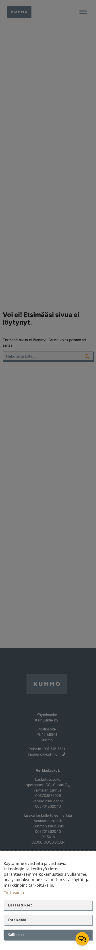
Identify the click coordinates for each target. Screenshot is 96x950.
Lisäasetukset (20, 905)
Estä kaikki (17, 919)
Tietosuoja (14, 892)
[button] (82, 939)
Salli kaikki (16, 934)
